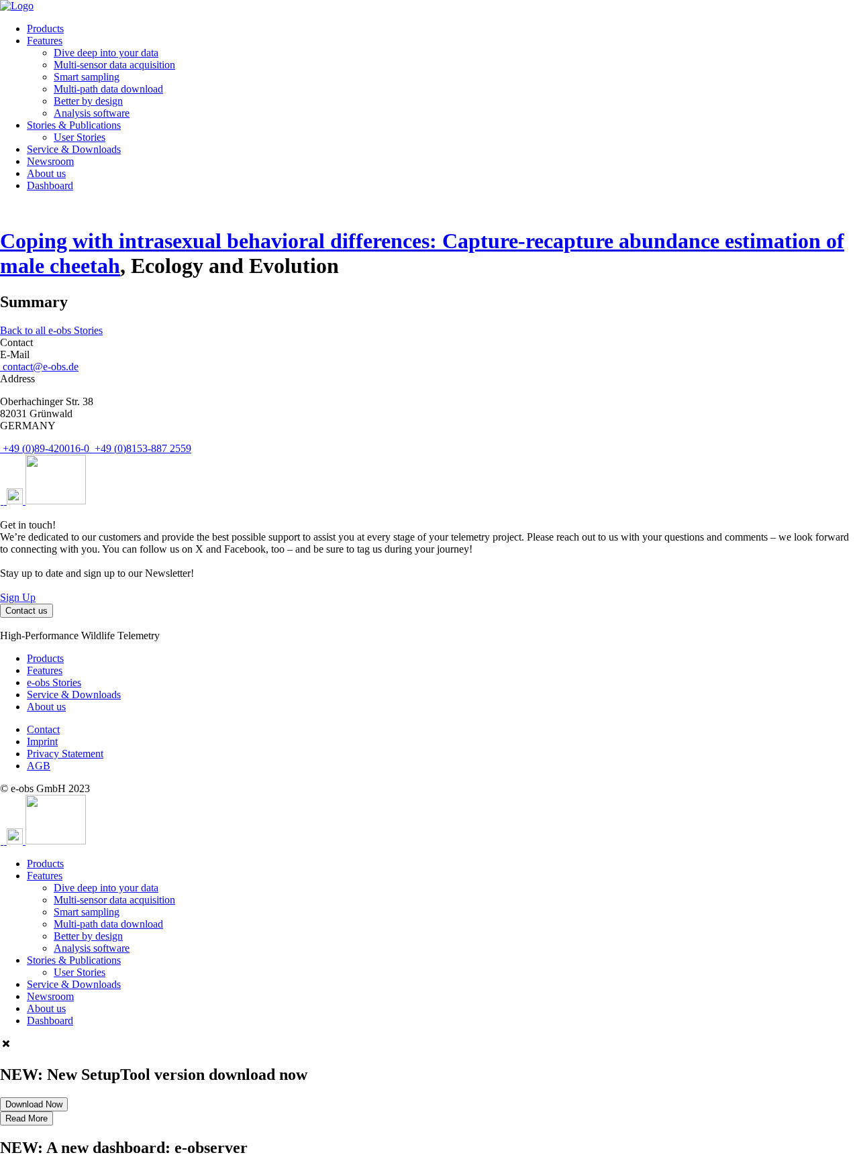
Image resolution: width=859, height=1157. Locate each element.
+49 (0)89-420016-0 (46, 448)
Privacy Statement (65, 753)
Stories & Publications (74, 125)
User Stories (79, 137)
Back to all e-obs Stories (51, 330)
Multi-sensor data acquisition (114, 64)
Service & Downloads (74, 149)
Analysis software (92, 113)
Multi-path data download (108, 89)
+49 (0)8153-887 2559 (141, 448)
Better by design (88, 101)
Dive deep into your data (106, 52)
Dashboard (50, 185)
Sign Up (18, 597)
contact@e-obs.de (39, 366)
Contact (43, 729)
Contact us (26, 611)
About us (46, 173)
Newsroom (50, 161)
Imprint (42, 741)
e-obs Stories (54, 682)
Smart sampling (86, 76)
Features (44, 40)
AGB (38, 765)
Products (45, 28)
